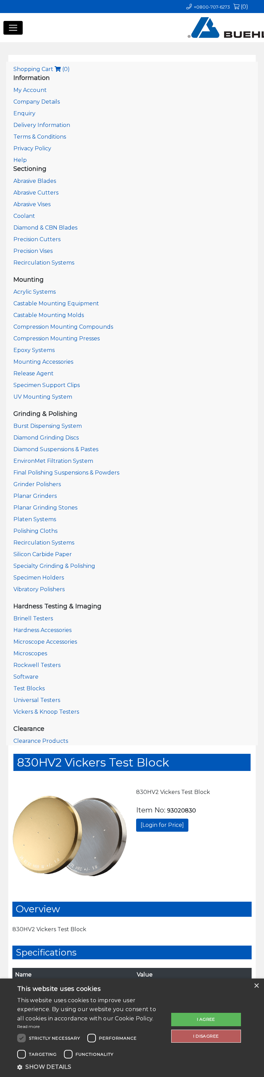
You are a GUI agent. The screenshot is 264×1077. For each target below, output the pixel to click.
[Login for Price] (162, 825)
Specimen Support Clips (46, 385)
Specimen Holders (38, 577)
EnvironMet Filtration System (53, 461)
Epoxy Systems (34, 350)
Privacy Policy (32, 148)
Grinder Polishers (37, 484)
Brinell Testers (33, 618)
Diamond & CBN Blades (45, 227)
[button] (90, 1067)
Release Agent (33, 373)
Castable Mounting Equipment (56, 303)
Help (20, 160)
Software (25, 677)
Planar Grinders (35, 496)
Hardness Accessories (42, 630)
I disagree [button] (206, 1036)
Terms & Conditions (39, 136)
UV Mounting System (42, 397)
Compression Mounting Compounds (63, 327)
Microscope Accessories (45, 642)
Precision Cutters (36, 239)
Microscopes (30, 653)
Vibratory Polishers (39, 589)
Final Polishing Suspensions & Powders (66, 472)
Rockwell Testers (36, 665)
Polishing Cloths (35, 531)
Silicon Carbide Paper (42, 554)
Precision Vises (33, 251)
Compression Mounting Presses (56, 338)
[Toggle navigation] (13, 28)
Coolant (24, 216)
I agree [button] (206, 1019)
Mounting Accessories (43, 362)
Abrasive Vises (32, 204)
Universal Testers (36, 700)
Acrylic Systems (34, 292)
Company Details (36, 101)
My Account (30, 90)
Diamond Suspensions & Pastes (55, 449)
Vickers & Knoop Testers (46, 712)
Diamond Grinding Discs (46, 437)
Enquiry (24, 113)
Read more (28, 1026)
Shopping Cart (41, 69)
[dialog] (132, 1028)
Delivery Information (41, 125)
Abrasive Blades (34, 181)
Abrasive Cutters (35, 192)
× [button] (256, 985)
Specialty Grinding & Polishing (54, 566)
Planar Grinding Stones (45, 507)
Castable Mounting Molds (48, 315)
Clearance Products (40, 741)
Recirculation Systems (43, 262)
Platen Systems (34, 519)
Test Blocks (29, 688)
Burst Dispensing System (47, 426)
